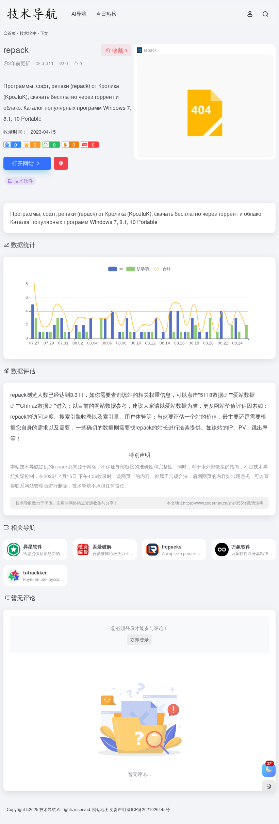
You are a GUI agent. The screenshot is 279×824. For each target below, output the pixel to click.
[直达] (63, 549)
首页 (11, 33)
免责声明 (118, 809)
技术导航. (47, 809)
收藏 (119, 50)
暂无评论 (23, 597)
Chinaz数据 (34, 405)
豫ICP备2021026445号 (148, 809)
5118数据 (211, 395)
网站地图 (101, 809)
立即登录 (139, 639)
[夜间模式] (269, 786)
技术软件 (28, 33)
